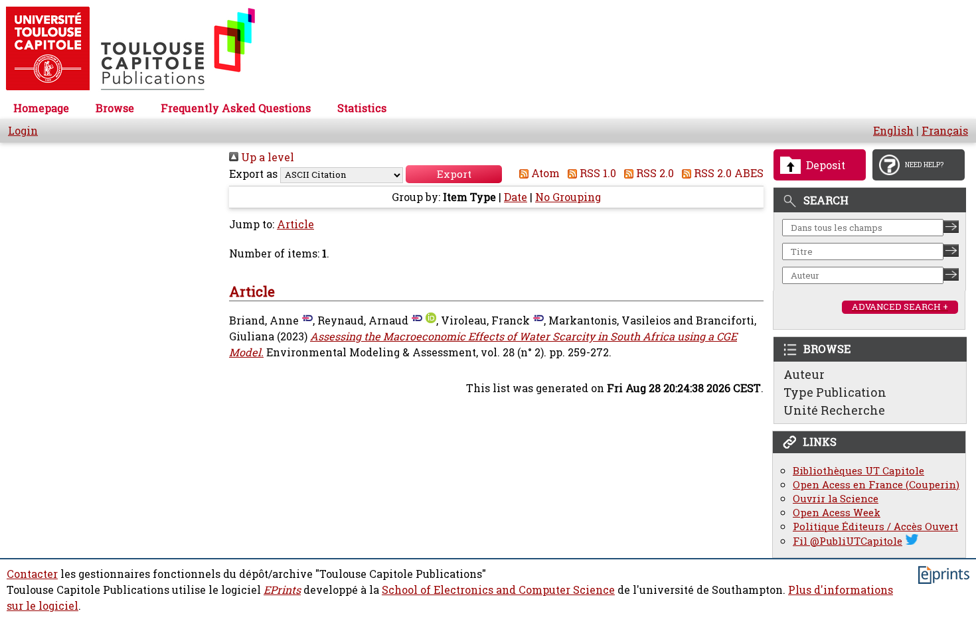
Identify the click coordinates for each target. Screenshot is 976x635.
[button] (454, 174)
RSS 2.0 (653, 173)
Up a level (266, 157)
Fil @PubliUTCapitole (847, 541)
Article (295, 224)
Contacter (32, 574)
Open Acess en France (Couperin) (876, 485)
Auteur (804, 374)
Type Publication (834, 392)
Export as (253, 174)
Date (515, 197)
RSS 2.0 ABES (727, 173)
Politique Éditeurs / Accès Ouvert (875, 526)
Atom (544, 173)
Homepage (41, 108)
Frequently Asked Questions (236, 108)
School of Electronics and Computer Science (498, 590)
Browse (115, 108)
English (893, 130)
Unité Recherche (834, 410)
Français (945, 130)
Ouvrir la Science (835, 499)
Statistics (361, 108)
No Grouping (568, 197)
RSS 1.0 (596, 173)
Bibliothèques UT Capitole (858, 471)
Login (23, 130)
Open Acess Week (836, 513)
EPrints (282, 590)
